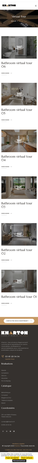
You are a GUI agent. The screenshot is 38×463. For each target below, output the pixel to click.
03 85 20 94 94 (12, 356)
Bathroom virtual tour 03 (16, 205)
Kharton (17, 446)
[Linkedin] (14, 431)
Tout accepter (12, 458)
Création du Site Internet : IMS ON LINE (18, 450)
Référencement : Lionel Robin (18, 452)
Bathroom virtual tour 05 (16, 111)
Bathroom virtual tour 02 (16, 251)
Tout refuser (27, 458)
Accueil (13, 21)
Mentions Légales (18, 444)
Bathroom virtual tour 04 (16, 158)
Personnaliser (19, 461)
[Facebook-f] (3, 431)
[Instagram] (6, 431)
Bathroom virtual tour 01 (19, 297)
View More (5, 73)
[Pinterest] (10, 431)
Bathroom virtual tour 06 (16, 64)
